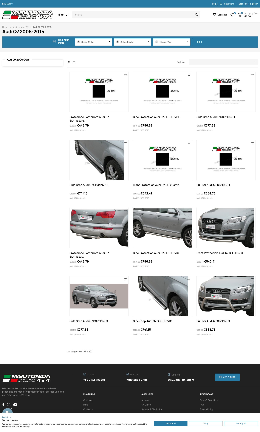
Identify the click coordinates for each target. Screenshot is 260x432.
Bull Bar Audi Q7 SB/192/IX (213, 321)
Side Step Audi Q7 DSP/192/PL (216, 117)
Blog (214, 3)
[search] (196, 14)
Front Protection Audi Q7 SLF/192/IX (220, 253)
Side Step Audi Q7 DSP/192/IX (89, 321)
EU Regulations (227, 3)
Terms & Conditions (209, 400)
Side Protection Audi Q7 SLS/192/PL (156, 117)
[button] (6, 417)
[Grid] (69, 62)
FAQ (202, 404)
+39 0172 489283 (94, 379)
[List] (74, 62)
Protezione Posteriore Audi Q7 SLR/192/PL (89, 118)
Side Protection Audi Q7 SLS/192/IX (156, 253)
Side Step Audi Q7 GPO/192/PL (89, 185)
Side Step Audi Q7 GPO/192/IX (152, 321)
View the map (229, 377)
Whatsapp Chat (136, 379)
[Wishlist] (232, 14)
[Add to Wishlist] (125, 75)
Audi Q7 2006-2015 (18, 59)
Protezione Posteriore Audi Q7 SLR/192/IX (89, 254)
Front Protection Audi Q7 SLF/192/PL (156, 185)
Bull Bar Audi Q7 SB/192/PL (214, 185)
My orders (146, 404)
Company (88, 400)
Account (145, 400)
